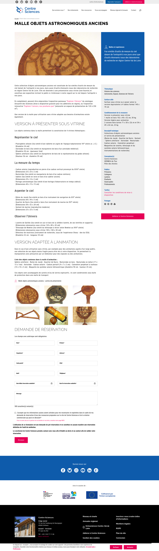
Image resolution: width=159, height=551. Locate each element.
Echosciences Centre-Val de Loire (97, 527)
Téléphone (62, 373)
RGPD (118, 528)
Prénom (61, 343)
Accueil (17, 18)
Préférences (17, 549)
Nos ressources (86, 10)
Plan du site (121, 533)
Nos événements (73, 10)
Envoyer (21, 440)
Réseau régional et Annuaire (119, 10)
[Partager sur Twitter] (108, 204)
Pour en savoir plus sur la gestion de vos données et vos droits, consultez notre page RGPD (40, 420)
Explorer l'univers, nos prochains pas (39, 106)
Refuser (116, 547)
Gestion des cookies (91, 538)
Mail (17, 373)
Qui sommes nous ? (58, 10)
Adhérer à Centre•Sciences (133, 2)
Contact (133, 10)
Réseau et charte (90, 516)
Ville (60, 363)
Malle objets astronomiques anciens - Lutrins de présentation (39, 281)
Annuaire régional (90, 521)
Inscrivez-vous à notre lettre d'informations (128, 517)
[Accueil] (27, 10)
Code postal (19, 363)
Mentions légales (123, 524)
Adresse (61, 353)
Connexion (120, 538)
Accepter (130, 547)
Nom (17, 343)
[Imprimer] (115, 204)
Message (18, 393)
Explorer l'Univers (74, 101)
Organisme (19, 353)
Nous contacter (43, 536)
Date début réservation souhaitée (25, 383)
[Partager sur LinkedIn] (111, 204)
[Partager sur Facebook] (105, 204)
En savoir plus (90, 547)
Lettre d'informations (96, 2)
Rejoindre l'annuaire (114, 2)
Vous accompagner (101, 10)
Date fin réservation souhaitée (67, 383)
